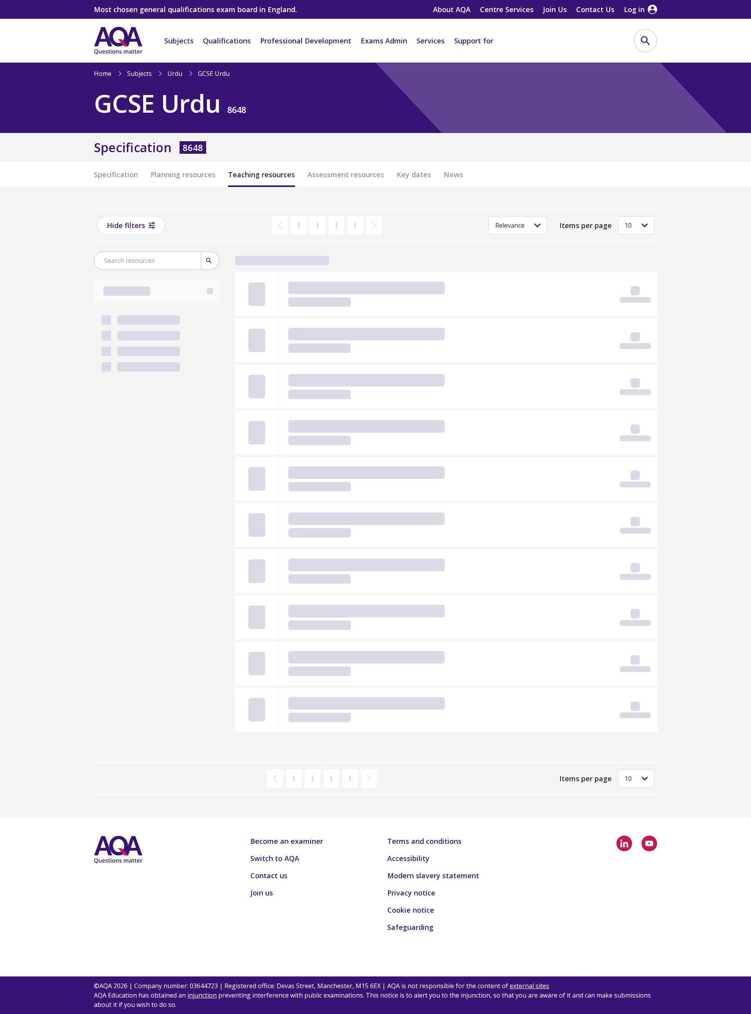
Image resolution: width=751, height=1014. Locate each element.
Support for (473, 40)
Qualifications (227, 40)
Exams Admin (384, 40)
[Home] (118, 41)
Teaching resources (261, 174)
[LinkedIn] (624, 843)
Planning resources (183, 174)
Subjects (179, 40)
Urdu (174, 73)
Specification (116, 174)
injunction (202, 995)
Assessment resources (345, 174)
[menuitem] (645, 40)
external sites (529, 986)
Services (431, 40)
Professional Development (305, 40)
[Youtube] (649, 843)
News (453, 174)
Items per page (585, 225)
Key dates (414, 174)
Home (102, 73)
